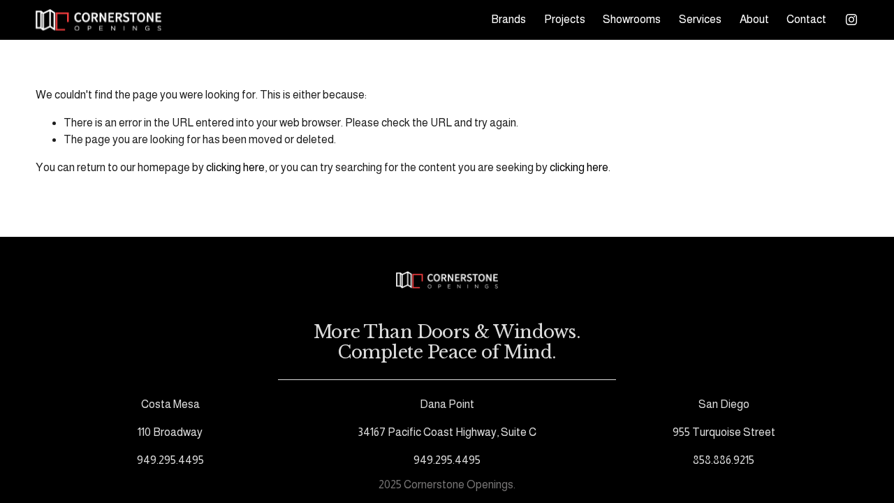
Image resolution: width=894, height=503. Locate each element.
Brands (508, 19)
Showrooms (632, 19)
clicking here (235, 167)
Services (700, 19)
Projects (564, 19)
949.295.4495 (170, 460)
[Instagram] (851, 20)
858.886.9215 (723, 460)
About (754, 19)
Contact (806, 19)
